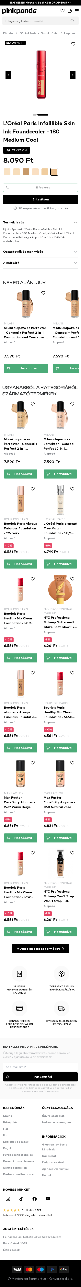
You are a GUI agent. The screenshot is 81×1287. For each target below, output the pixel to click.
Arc (56, 33)
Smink (45, 33)
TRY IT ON (19, 150)
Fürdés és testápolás (18, 1155)
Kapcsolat (49, 1156)
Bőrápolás (10, 1122)
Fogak (7, 1148)
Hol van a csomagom (56, 1122)
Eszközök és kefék (16, 1142)
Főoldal (10, 33)
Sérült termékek (15, 1168)
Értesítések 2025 (15, 1243)
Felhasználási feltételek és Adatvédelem (32, 1237)
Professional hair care (18, 1174)
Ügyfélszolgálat (53, 1116)
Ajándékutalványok (55, 1169)
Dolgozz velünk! (53, 1162)
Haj (5, 1129)
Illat (6, 1135)
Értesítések (11, 1250)
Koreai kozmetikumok (18, 1161)
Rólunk (47, 1175)
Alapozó (69, 33)
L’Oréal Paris (27, 33)
